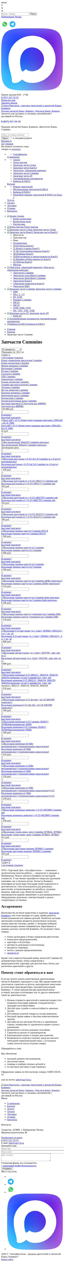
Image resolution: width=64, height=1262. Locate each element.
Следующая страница (12, 357)
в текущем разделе (22, 138)
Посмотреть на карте (11, 1137)
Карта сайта (7, 1259)
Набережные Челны (11, 16)
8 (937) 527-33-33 (9, 97)
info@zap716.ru (23, 1079)
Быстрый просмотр (11, 403)
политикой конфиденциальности (19, 1165)
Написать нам (8, 100)
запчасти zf (12, 953)
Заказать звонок (9, 103)
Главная (11, 329)
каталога (16, 149)
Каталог (11, 332)
